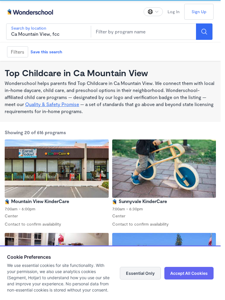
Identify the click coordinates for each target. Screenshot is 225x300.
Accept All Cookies (189, 273)
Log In (174, 11)
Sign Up (199, 11)
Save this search (46, 51)
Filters (17, 51)
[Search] (204, 31)
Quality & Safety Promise (52, 104)
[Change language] (153, 11)
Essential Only (140, 273)
